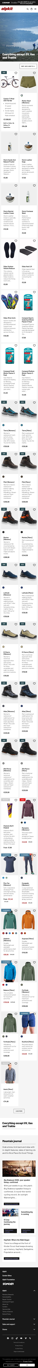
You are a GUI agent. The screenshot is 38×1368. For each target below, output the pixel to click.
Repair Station (6, 1299)
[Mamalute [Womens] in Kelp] (22, 822)
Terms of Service (7, 1311)
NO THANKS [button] (11, 1365)
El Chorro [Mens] (28, 652)
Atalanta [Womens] (7, 939)
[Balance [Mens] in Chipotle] (3, 985)
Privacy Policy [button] (27, 1361)
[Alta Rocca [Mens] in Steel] (22, 763)
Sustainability (6, 1297)
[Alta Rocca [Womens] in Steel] (3, 763)
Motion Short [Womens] (26, 102)
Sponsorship (6, 1309)
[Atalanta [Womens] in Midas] (13, 933)
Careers (4, 1306)
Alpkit (4, 1271)
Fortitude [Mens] (9, 1042)
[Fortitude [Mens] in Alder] (3, 1036)
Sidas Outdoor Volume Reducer (9, 267)
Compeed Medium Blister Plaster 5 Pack (28, 373)
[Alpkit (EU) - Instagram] (12, 1338)
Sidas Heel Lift (27, 266)
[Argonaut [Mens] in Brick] (22, 933)
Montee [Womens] (7, 538)
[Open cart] (31, 9)
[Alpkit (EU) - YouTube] (21, 1338)
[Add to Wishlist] (16, 73)
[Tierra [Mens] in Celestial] (22, 425)
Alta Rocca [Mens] (25, 770)
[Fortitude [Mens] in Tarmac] (6, 1036)
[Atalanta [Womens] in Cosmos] (6, 933)
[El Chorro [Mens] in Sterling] (22, 647)
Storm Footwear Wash (27, 212)
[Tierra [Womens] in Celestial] (3, 425)
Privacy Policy (19, 1345)
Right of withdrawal (19, 1351)
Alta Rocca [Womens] (7, 770)
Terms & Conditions (19, 1342)
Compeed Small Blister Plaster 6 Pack (9, 373)
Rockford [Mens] (28, 1042)
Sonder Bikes (7, 1275)
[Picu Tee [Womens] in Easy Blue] (3, 878)
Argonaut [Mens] (28, 938)
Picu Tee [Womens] (7, 884)
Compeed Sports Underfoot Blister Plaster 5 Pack (28, 320)
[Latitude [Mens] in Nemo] (22, 587)
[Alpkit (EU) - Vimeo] (26, 1338)
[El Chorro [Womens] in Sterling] (3, 647)
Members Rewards (8, 1294)
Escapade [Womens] (25, 884)
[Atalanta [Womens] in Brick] (3, 933)
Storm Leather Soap (27, 161)
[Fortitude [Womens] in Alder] (22, 985)
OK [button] (27, 1365)
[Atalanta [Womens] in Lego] (10, 933)
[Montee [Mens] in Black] (22, 532)
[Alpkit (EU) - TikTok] (17, 1338)
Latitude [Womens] (7, 594)
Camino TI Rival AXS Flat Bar (9, 100)
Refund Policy (6, 1314)
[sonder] (6, 2)
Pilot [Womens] (9, 482)
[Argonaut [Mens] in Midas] (25, 933)
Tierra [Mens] (26, 430)
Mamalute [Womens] (25, 829)
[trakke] (14, 3)
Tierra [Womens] (9, 430)
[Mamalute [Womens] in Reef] (25, 822)
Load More (19, 1111)
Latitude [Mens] (27, 593)
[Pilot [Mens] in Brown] (22, 477)
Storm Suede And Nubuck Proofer (10, 161)
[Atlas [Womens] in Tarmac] (3, 706)
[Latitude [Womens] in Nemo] (3, 587)
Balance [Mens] (9, 990)
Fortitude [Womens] (25, 991)
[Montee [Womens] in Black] (3, 532)
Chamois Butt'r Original (9, 827)
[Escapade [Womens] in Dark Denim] (22, 878)
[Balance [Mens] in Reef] (6, 985)
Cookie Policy (19, 1348)
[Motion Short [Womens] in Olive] (22, 95)
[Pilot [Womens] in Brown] (3, 477)
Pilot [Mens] (26, 482)
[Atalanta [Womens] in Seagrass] (16, 933)
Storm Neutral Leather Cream (9, 212)
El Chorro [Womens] (7, 653)
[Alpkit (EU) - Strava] (30, 1338)
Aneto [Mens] (8, 1089)
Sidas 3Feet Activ (10, 318)
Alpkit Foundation (8, 1279)
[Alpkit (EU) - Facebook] (8, 1338)
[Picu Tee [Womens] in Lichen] (6, 878)
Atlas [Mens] (26, 711)
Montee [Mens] (27, 537)
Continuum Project (8, 1302)
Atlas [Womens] (9, 711)
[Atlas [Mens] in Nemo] (22, 706)
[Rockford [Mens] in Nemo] (22, 1036)
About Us (5, 1304)
